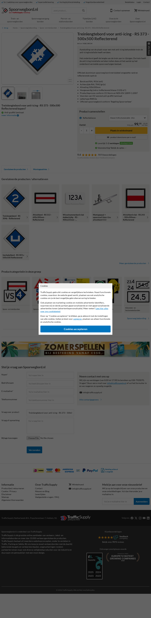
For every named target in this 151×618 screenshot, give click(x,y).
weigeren (77, 319)
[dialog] (75, 309)
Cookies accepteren (75, 329)
